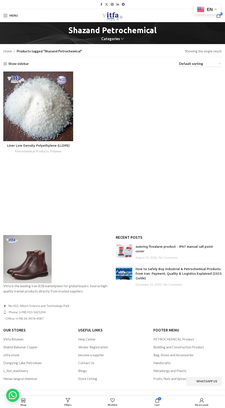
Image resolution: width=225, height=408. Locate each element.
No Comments (168, 257)
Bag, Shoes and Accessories (173, 355)
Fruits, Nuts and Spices (169, 379)
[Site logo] (112, 15)
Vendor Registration (93, 347)
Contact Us (86, 363)
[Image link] (27, 258)
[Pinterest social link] (112, 4)
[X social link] (106, 4)
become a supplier (91, 355)
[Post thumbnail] (124, 252)
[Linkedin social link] (117, 4)
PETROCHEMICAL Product (173, 339)
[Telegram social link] (123, 4)
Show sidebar (18, 64)
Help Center (87, 339)
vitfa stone (11, 355)
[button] (12, 395)
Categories (110, 39)
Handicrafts (162, 363)
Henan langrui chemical (20, 379)
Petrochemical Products (32, 151)
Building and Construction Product (178, 347)
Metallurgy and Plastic (170, 371)
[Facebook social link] (101, 4)
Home (7, 51)
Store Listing (87, 379)
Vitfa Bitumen (13, 339)
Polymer (56, 151)
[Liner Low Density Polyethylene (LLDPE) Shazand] (38, 106)
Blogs (82, 371)
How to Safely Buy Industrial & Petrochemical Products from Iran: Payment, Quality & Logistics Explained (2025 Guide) (179, 273)
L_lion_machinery (15, 371)
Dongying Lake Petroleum (22, 363)
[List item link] (56, 312)
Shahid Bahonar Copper (20, 347)
